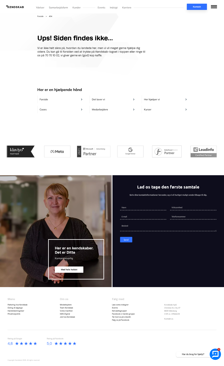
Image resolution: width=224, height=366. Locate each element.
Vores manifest (66, 311)
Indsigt (114, 7)
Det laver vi (98, 99)
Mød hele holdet (69, 269)
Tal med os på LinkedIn (121, 317)
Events (101, 7)
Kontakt (197, 6)
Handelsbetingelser (16, 311)
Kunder (77, 7)
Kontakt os (168, 319)
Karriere (126, 7)
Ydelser (40, 7)
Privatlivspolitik (14, 314)
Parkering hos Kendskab (17, 305)
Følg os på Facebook (120, 320)
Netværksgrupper (119, 311)
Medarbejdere (100, 109)
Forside (40, 16)
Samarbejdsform (58, 7)
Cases (43, 109)
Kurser (147, 109)
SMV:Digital (65, 314)
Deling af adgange (15, 308)
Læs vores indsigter (120, 305)
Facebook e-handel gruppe (123, 314)
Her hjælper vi (152, 99)
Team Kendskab (66, 308)
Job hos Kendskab (67, 317)
